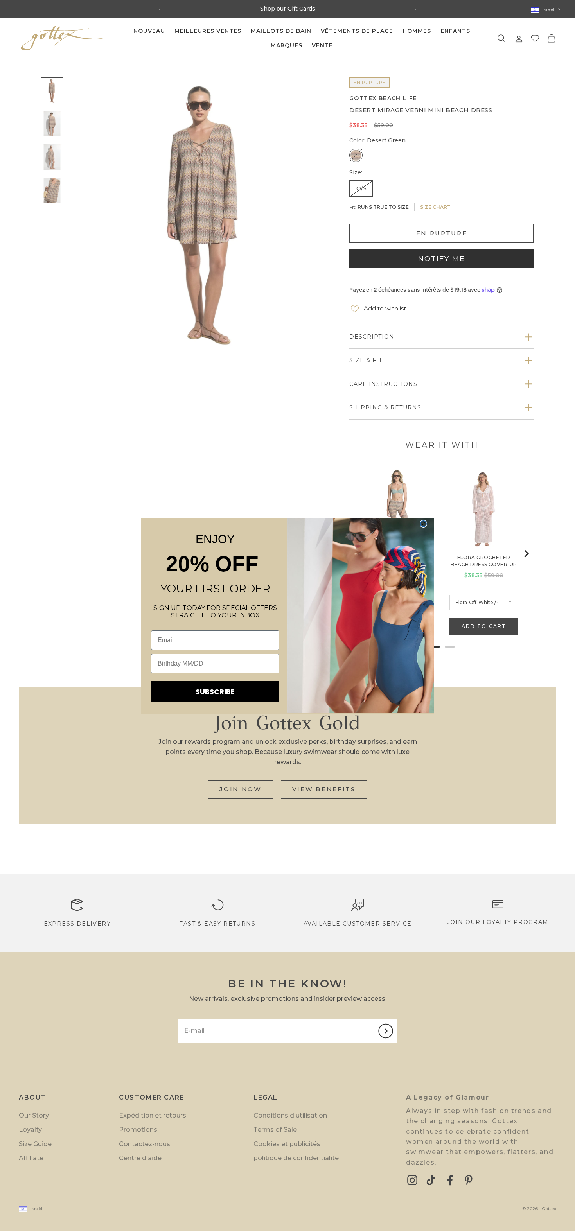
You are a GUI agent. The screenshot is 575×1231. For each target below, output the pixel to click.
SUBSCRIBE (215, 691)
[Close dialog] (423, 524)
